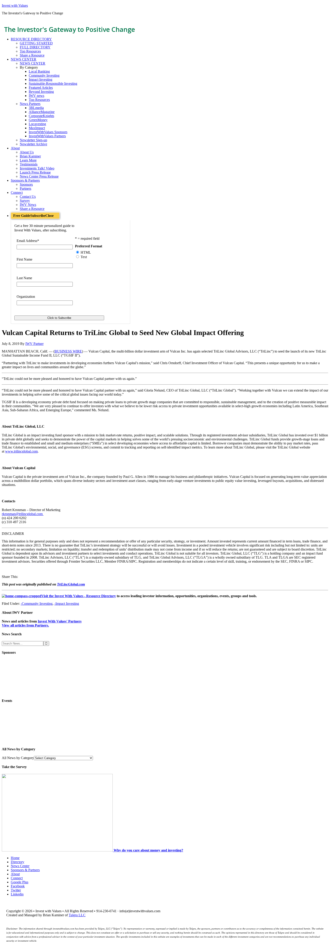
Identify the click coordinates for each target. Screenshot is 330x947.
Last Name (24, 278)
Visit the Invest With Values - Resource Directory (78, 596)
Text (84, 257)
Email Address (28, 241)
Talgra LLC (77, 915)
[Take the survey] (58, 850)
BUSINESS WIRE (68, 351)
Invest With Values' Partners (59, 621)
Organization (26, 296)
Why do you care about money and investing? (148, 850)
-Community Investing (37, 603)
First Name (24, 259)
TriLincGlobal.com (71, 584)
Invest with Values (15, 5)
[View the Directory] (21, 596)
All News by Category (18, 758)
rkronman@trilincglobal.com (23, 514)
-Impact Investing (66, 603)
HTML (86, 252)
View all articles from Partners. (25, 625)
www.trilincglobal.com (21, 451)
